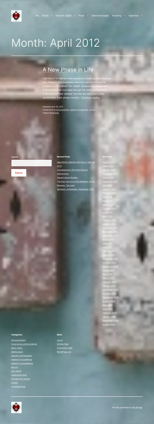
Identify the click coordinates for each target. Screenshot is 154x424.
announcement (62, 110)
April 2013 (107, 201)
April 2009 (108, 309)
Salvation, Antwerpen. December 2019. (75, 189)
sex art (14, 367)
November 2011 (110, 232)
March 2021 (108, 166)
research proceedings (79, 110)
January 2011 (109, 255)
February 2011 (109, 251)
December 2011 (110, 228)
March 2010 (108, 278)
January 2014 (109, 189)
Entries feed (62, 344)
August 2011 (108, 239)
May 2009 (107, 305)
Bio (37, 15)
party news (16, 348)
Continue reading (90, 97)
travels (92, 110)
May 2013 (107, 197)
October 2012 (109, 208)
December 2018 (110, 174)
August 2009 (109, 301)
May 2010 (107, 274)
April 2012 (107, 216)
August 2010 (109, 270)
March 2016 (108, 177)
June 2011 (107, 243)
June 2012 (108, 212)
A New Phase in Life (68, 69)
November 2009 (110, 290)
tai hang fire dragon (20, 379)
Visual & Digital (63, 15)
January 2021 (109, 170)
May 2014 (107, 185)
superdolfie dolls (19, 375)
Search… (15, 157)
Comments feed (64, 348)
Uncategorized (18, 386)
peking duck (17, 352)
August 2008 (109, 324)
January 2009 (109, 317)
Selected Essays (100, 15)
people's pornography (21, 356)
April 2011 (107, 247)
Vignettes (133, 15)
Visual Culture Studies (67, 177)
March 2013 (108, 205)
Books (45, 15)
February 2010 (109, 282)
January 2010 (109, 286)
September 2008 (111, 320)
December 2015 (110, 181)
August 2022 (109, 162)
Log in (60, 340)
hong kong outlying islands (24, 344)
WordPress (137, 407)
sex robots (16, 371)
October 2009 (109, 293)
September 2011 (110, 235)
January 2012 (109, 224)
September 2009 (111, 297)
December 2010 (110, 259)
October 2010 (109, 262)
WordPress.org (64, 352)
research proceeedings (22, 363)
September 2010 (110, 266)
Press (81, 15)
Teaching (116, 15)
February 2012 (109, 220)
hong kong (54, 113)
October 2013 (109, 193)
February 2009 (110, 313)
